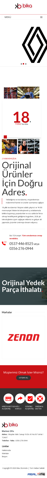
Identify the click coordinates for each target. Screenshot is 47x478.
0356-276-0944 (21, 248)
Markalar (5, 453)
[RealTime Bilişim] (36, 473)
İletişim (4, 456)
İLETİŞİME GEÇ (23, 378)
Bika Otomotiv (22, 468)
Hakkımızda (6, 450)
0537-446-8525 (21, 243)
